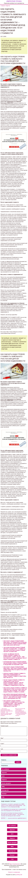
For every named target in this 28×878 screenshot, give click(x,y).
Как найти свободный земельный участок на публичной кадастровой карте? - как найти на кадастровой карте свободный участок (15, 696)
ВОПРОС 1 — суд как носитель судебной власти (13, 818)
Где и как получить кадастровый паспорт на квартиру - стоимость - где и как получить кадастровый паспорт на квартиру (14, 649)
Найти (18, 762)
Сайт (2, 749)
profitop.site (19, 874)
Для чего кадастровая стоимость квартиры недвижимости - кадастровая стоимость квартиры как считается (14, 675)
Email (2, 743)
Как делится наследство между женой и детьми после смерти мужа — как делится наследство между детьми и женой (12, 814)
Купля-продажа (6, 783)
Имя (2, 738)
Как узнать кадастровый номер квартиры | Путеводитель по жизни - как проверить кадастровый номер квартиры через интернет (15, 643)
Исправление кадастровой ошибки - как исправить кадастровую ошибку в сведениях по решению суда (15, 663)
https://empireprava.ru (15, 864)
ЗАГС (3, 776)
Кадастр (4, 779)
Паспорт (4, 793)
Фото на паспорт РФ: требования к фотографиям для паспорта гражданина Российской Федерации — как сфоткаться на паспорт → (20, 712)
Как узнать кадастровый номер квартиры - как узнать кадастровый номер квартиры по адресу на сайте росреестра (15, 669)
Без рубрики (5, 769)
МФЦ (3, 786)
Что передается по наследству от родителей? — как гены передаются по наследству (14, 810)
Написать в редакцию (14, 872)
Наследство (5, 790)
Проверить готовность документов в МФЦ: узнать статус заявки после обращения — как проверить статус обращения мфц (13, 805)
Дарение (4, 772)
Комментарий (4, 726)
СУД (3, 797)
